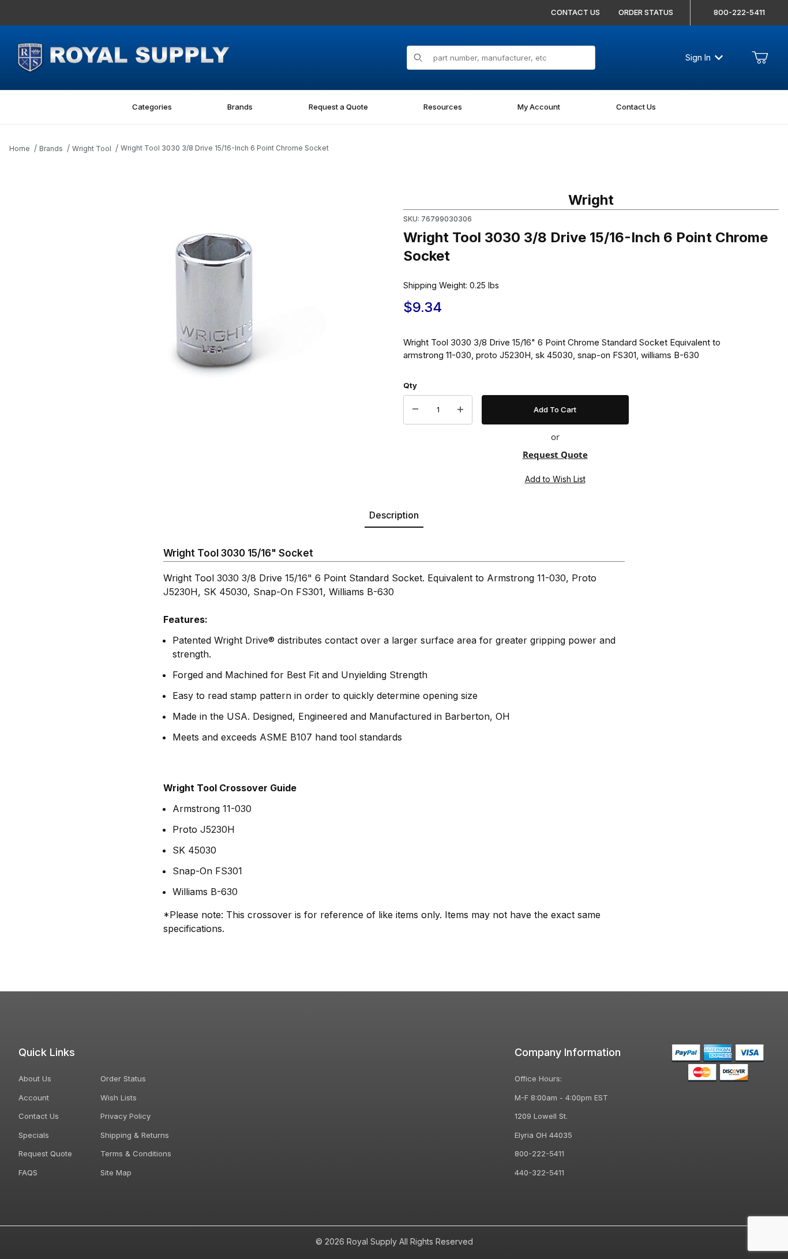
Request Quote (555, 454)
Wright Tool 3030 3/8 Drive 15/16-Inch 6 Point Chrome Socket (225, 148)
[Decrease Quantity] (415, 410)
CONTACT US (575, 12)
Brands (51, 148)
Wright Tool (91, 148)
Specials (33, 1135)
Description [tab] (394, 515)
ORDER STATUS (645, 12)
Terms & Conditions (135, 1153)
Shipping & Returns (134, 1135)
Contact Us (38, 1116)
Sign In (698, 57)
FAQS (27, 1172)
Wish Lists (118, 1097)
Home (19, 148)
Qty (410, 385)
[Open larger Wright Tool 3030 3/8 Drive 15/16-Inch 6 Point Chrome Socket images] (247, 306)
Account (33, 1097)
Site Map (116, 1172)
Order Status (123, 1078)
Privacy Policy (125, 1116)
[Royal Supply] (123, 56)
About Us (34, 1078)
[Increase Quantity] (460, 410)
